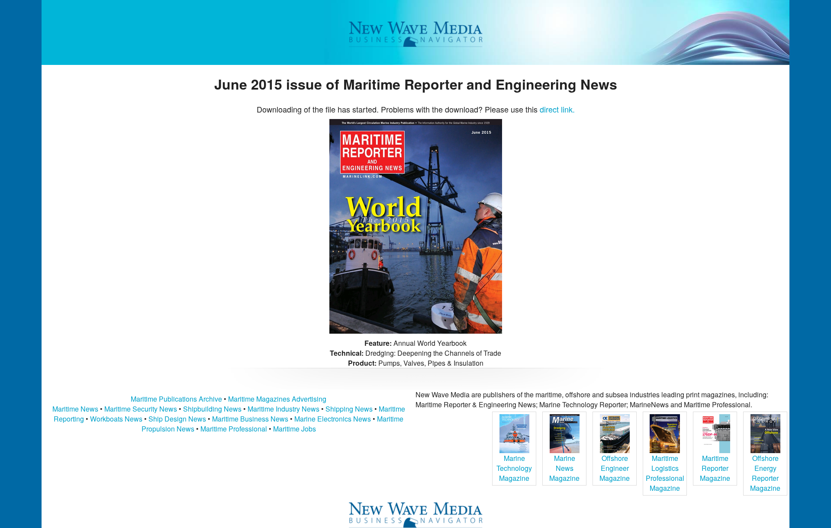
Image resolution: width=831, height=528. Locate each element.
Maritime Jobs (294, 429)
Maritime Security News (140, 409)
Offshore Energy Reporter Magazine (765, 473)
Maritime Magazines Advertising (277, 399)
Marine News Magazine (564, 468)
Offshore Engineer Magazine (614, 468)
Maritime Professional (233, 429)
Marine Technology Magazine (514, 468)
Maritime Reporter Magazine (715, 468)
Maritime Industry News (283, 409)
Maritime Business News (251, 419)
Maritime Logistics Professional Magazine (665, 473)
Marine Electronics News (332, 419)
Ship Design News (178, 419)
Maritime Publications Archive (176, 399)
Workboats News (116, 419)
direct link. (557, 109)
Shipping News (349, 409)
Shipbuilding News (212, 409)
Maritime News (75, 409)
